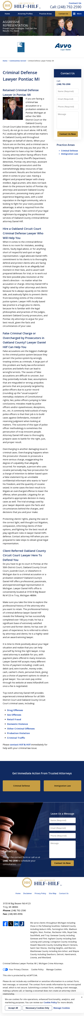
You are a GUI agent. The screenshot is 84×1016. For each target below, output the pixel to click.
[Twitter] (10, 923)
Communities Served (18, 61)
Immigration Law (69, 153)
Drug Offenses (15, 710)
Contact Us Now (68, 134)
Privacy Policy (40, 893)
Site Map (52, 893)
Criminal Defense (69, 150)
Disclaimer (27, 893)
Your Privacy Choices (18, 969)
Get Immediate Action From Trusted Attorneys (42, 773)
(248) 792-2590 (69, 6)
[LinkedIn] (16, 923)
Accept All (13, 1008)
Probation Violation (18, 733)
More (79, 13)
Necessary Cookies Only (37, 1008)
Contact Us (75, 3)
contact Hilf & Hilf (20, 744)
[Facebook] (5, 923)
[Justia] (21, 923)
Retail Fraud (14, 719)
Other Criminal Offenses (21, 728)
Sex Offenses (14, 714)
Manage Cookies (54, 969)
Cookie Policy (37, 969)
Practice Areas (45, 13)
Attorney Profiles (25, 13)
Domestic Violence (17, 724)
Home (7, 13)
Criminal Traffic (16, 737)
